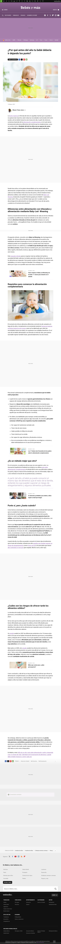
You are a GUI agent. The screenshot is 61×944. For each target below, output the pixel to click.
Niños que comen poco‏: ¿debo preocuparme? (36, 666)
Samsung (32, 40)
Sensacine (28, 902)
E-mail (26, 59)
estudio (12, 633)
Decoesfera (5, 919)
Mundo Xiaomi (6, 911)
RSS (21, 856)
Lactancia (43, 869)
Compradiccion (6, 921)
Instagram (56, 15)
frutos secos (31, 545)
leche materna (14, 116)
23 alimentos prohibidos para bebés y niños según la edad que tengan (39, 496)
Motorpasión (51, 902)
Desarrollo (43, 872)
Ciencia (51, 40)
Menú (5, 9)
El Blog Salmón (18, 917)
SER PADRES (8, 15)
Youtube (58, 15)
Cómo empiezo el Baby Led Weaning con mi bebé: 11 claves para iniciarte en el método (39, 274)
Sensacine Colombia (30, 933)
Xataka (4, 902)
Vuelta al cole (7, 40)
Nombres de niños (19, 850)
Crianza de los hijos (27, 875)
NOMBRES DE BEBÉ (32, 15)
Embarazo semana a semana (41, 850)
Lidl (37, 40)
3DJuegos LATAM (18, 931)
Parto (4, 872)
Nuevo (55, 9)
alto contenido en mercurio (16, 547)
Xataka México (6, 931)
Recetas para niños (8, 875)
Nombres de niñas (29, 850)
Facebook (48, 15)
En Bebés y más (31, 270)
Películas (19, 40)
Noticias (5, 869)
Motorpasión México (53, 931)
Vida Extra (17, 904)
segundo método (16, 256)
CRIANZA (23, 15)
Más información (40, 942)
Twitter (50, 15)
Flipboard (53, 15)
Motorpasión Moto (53, 904)
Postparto (24, 872)
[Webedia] (7, 895)
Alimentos (34, 761)
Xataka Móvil (6, 904)
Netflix (14, 40)
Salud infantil (25, 869)
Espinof (27, 904)
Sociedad (5, 878)
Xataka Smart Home (7, 908)
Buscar (55, 889)
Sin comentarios (13, 59)
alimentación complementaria (32, 122)
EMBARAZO (16, 15)
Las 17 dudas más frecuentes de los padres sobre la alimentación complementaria (39, 452)
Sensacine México (30, 931)
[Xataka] (1, 1)
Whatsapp (25, 40)
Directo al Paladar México (41, 931)
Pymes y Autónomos (19, 919)
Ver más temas (7, 882)
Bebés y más (30, 8)
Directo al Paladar (41, 902)
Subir (53, 895)
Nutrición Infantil (25, 761)
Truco (41, 40)
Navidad (56, 40)
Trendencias (6, 917)
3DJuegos (17, 902)
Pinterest (45, 15)
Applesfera (5, 906)
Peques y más (44, 878)
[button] (19, 110)
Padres (24, 878)
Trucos (45, 40)
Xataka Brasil (6, 933)
